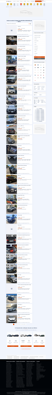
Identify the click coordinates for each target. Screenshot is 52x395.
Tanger (19, 28)
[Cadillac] (38, 78)
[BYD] (35, 78)
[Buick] (41, 75)
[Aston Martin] (35, 70)
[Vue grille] (30, 24)
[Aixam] (35, 67)
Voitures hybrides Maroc (16, 356)
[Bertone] (44, 73)
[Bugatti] (38, 75)
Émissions (21, 1)
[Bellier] (38, 73)
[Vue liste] (29, 24)
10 (24, 324)
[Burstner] (44, 75)
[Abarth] (35, 65)
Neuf (14, 1)
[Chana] (41, 78)
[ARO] (44, 67)
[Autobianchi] (44, 70)
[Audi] (38, 70)
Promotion (18, 1)
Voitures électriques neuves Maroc (25, 356)
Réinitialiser (39, 58)
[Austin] (41, 70)
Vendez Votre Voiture (38, 1)
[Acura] (44, 65)
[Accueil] (13, 1)
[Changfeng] (35, 80)
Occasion (28, 1)
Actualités (25, 1)
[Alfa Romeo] (38, 67)
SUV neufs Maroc (41, 356)
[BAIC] (35, 73)
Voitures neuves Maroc (9, 356)
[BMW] (35, 75)
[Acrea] (41, 65)
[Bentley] (41, 73)
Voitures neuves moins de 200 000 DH (34, 356)
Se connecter (32, 1)
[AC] (38, 65)
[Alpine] (41, 67)
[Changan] (44, 78)
